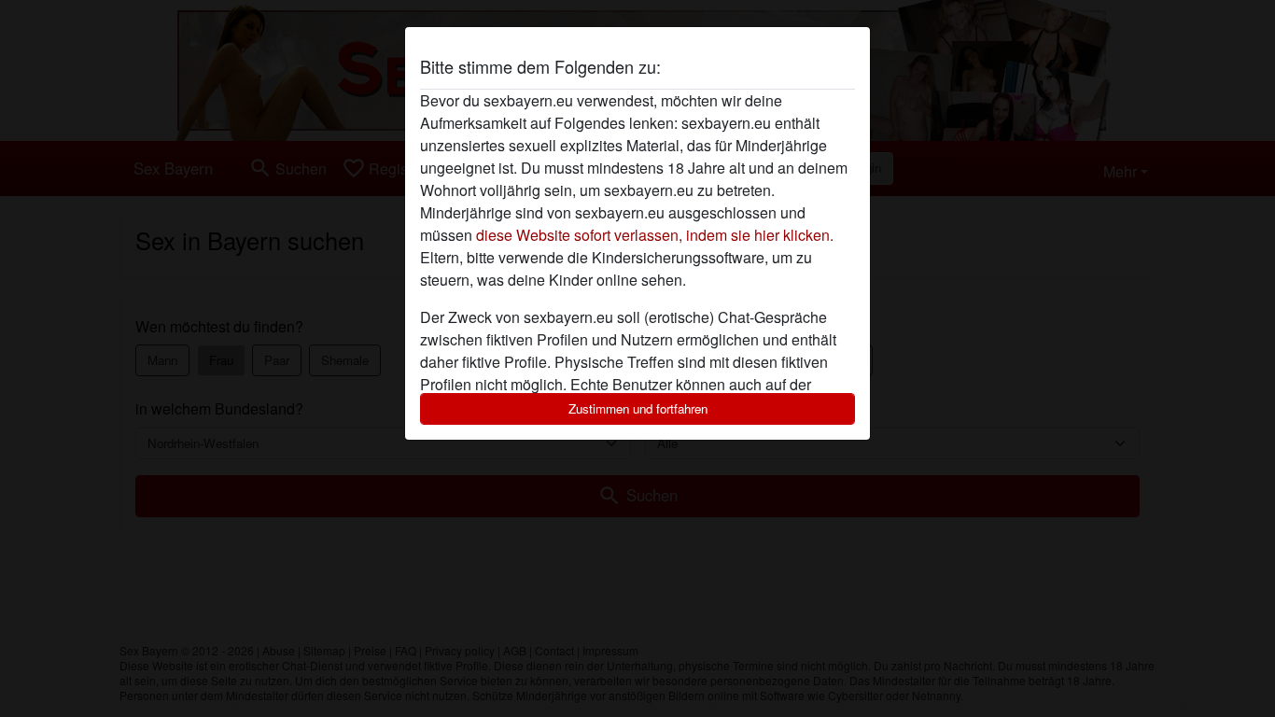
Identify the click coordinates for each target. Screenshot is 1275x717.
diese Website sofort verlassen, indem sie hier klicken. (655, 235)
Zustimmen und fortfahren (638, 408)
